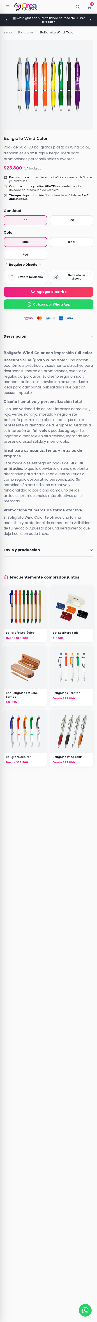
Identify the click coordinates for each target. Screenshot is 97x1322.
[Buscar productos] (78, 7)
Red (25, 254)
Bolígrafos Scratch (66, 693)
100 (71, 220)
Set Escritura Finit (65, 633)
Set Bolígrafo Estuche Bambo (22, 695)
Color (9, 232)
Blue (25, 242)
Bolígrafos (26, 32)
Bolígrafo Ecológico (20, 633)
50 (25, 220)
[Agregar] (25, 667)
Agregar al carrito (52, 291)
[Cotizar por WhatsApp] (85, 1310)
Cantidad (12, 210)
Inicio (8, 32)
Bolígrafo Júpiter (18, 757)
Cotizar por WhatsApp (51, 304)
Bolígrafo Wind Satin (68, 757)
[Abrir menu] (8, 7)
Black (71, 242)
